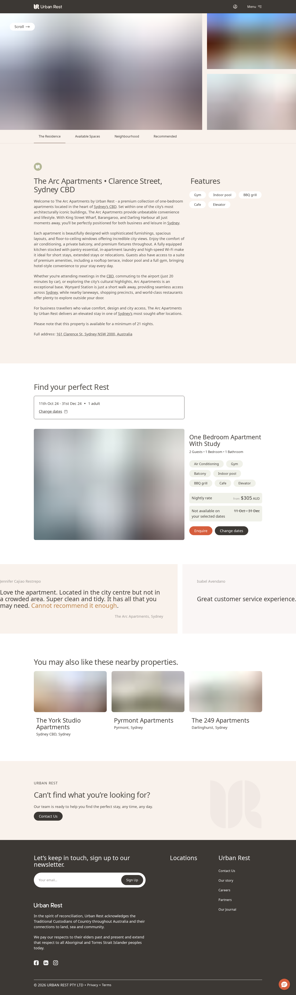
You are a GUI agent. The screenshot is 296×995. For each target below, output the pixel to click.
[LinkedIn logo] (45, 962)
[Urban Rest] (48, 6)
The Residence (50, 136)
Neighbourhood (127, 136)
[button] (104, 535)
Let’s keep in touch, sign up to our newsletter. (82, 861)
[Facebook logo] (36, 962)
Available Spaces (87, 136)
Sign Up (132, 880)
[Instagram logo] (55, 962)
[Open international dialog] (235, 6)
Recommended (165, 136)
